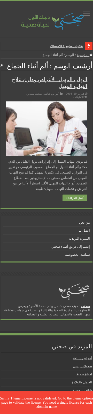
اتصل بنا (84, 230)
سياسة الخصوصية (77, 255)
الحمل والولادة (82, 382)
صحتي (85, 306)
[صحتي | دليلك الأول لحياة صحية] (46, 17)
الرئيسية (83, 55)
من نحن (84, 222)
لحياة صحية (84, 374)
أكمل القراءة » (75, 198)
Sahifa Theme (10, 398)
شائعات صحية (82, 390)
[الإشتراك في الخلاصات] (2, 66)
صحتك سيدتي (34, 93)
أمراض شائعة (51, 93)
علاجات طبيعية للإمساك (66, 46)
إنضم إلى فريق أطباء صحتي (70, 247)
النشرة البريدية (79, 238)
